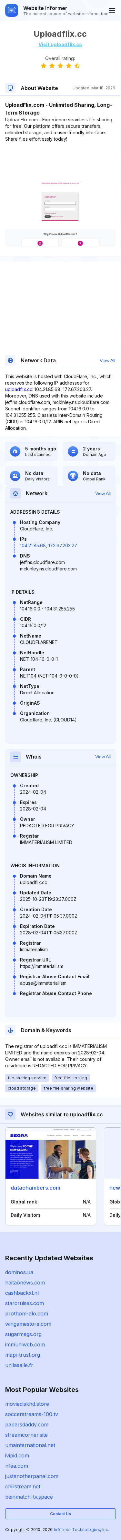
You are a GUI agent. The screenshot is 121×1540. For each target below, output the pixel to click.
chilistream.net (22, 1486)
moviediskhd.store (27, 1404)
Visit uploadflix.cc (60, 44)
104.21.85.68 (33, 545)
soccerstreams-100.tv (31, 1414)
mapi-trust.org (22, 1355)
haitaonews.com (25, 1282)
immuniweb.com (25, 1344)
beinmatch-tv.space (29, 1497)
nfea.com (16, 1466)
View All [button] (107, 360)
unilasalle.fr (19, 1365)
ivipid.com (17, 1455)
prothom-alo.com (26, 1313)
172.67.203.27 (62, 545)
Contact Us (60, 1513)
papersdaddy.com (26, 1424)
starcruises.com (24, 1303)
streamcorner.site (26, 1435)
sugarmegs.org (23, 1334)
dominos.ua (19, 1272)
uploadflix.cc (18, 389)
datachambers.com (35, 1187)
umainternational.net (30, 1445)
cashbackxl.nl (22, 1293)
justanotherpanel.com (31, 1476)
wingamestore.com (28, 1324)
